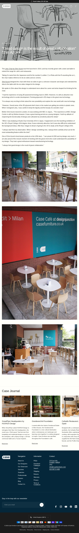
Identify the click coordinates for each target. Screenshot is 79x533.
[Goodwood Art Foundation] (46, 406)
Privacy (36, 480)
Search (36, 468)
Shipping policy (46, 529)
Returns (36, 474)
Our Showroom (23, 466)
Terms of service (37, 529)
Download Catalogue (37, 464)
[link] (54, 463)
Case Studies (9, 399)
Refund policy (23, 529)
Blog (19, 481)
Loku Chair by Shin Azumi (14, 69)
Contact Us (21, 484)
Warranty (36, 477)
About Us (21, 460)
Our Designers (22, 463)
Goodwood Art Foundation (42, 421)
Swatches (21, 472)
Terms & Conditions (37, 484)
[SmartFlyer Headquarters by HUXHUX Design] (16, 406)
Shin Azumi (6, 82)
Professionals (22, 475)
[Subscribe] (42, 505)
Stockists (21, 469)
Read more (5, 443)
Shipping (36, 471)
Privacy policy (30, 529)
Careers (20, 478)
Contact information (55, 529)
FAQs (35, 460)
